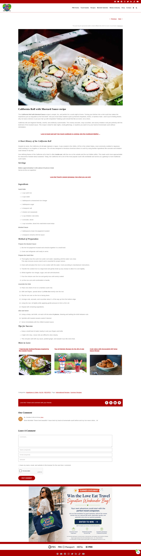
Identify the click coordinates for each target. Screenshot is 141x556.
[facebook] (65, 554)
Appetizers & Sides (32, 392)
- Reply (41, 417)
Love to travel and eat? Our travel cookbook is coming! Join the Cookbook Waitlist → (70, 134)
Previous (114, 19)
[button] (136, 7)
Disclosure (120, 25)
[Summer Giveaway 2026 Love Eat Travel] (70, 487)
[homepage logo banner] (70, 544)
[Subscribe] (61, 554)
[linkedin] (76, 554)
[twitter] (72, 554)
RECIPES (47, 392)
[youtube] (83, 554)
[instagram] (69, 554)
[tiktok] (79, 554)
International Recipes (63, 392)
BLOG (41, 392)
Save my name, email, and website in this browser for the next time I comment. (45, 465)
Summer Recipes (76, 392)
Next (119, 19)
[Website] (57, 554)
